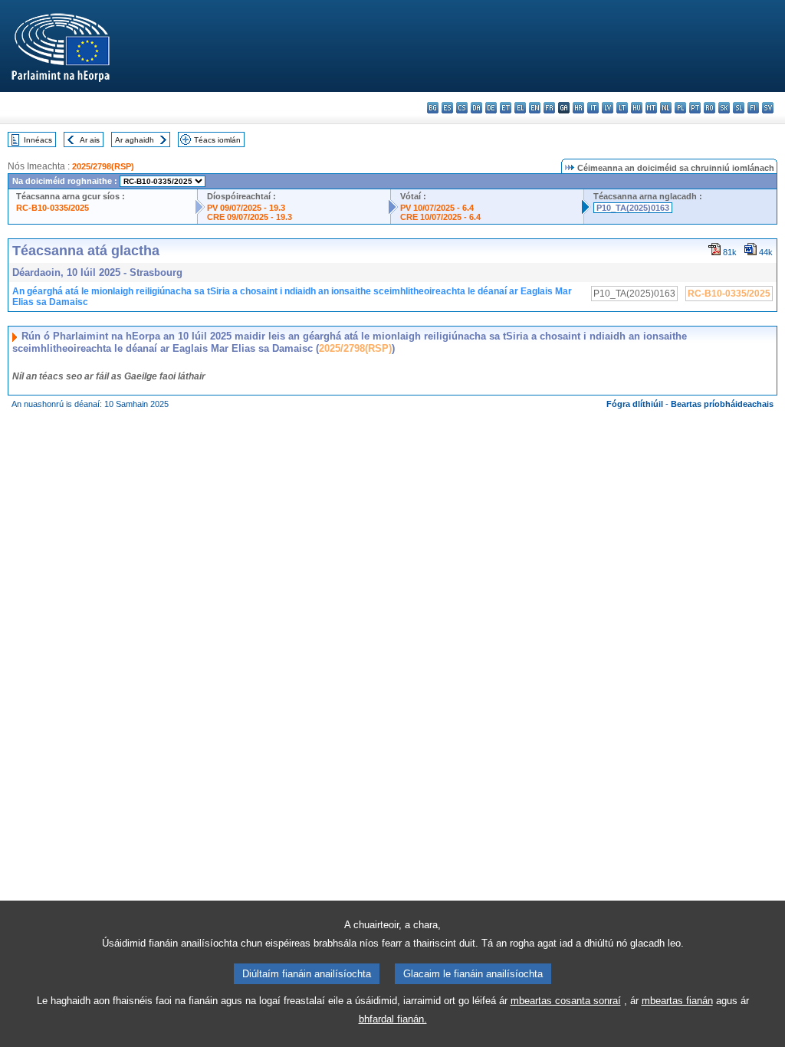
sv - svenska (768, 107)
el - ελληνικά (520, 107)
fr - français (549, 107)
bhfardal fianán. (393, 1019)
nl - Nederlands (666, 107)
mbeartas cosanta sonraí (566, 1000)
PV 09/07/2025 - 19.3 (246, 207)
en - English (534, 107)
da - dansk (476, 107)
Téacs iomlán (217, 140)
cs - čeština (462, 107)
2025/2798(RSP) (103, 166)
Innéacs (38, 140)
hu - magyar (636, 107)
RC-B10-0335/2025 (52, 207)
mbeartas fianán (677, 1000)
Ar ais (90, 140)
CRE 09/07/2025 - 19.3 (249, 217)
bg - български (432, 107)
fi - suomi (753, 107)
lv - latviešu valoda (607, 107)
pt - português (695, 107)
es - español (447, 107)
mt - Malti (651, 107)
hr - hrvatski (578, 107)
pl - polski (680, 107)
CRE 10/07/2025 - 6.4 (440, 217)
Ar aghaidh (134, 140)
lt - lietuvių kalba (622, 107)
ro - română (709, 107)
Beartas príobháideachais (722, 404)
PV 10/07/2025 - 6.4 (437, 207)
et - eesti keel (505, 107)
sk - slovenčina (724, 107)
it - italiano (593, 107)
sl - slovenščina (738, 107)
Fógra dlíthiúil (634, 404)
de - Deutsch (491, 107)
